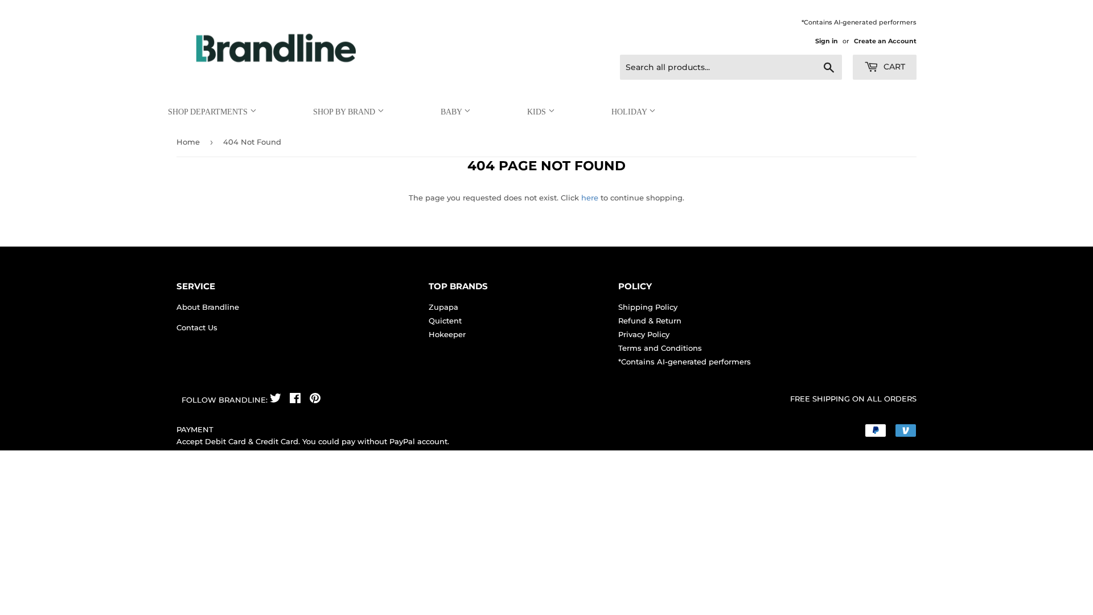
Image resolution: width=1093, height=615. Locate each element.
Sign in (826, 41)
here (589, 197)
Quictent (445, 320)
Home (188, 141)
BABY (452, 112)
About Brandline (207, 306)
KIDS (537, 112)
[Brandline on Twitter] (275, 399)
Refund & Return (649, 320)
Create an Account (885, 41)
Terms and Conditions (660, 347)
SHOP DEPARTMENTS (209, 112)
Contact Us (196, 327)
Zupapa (443, 306)
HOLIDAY (630, 112)
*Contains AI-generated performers (684, 361)
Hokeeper (447, 334)
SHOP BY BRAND (345, 112)
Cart (893, 67)
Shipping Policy (647, 306)
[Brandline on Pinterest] (315, 399)
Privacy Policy (643, 334)
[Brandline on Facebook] (295, 399)
